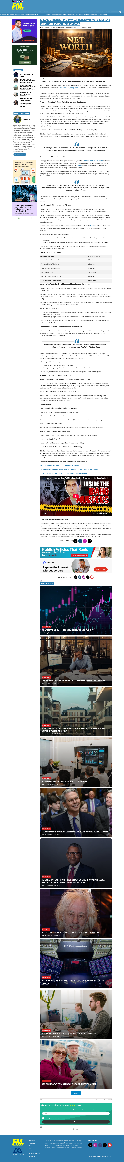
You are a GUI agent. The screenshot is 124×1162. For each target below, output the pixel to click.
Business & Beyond (113, 12)
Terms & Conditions (100, 2)
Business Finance (82, 12)
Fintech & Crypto (43, 12)
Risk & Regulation (93, 12)
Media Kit (91, 2)
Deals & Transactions (55, 12)
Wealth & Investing (71, 12)
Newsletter (69, 2)
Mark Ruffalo (63, 88)
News (13, 12)
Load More (76, 1093)
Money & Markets (32, 12)
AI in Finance (103, 12)
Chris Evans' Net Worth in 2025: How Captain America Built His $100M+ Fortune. (69, 469)
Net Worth (46, 27)
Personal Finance (21, 12)
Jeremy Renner (74, 88)
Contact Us (109, 2)
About (82, 2)
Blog (86, 2)
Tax (64, 12)
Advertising (76, 2)
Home (41, 27)
